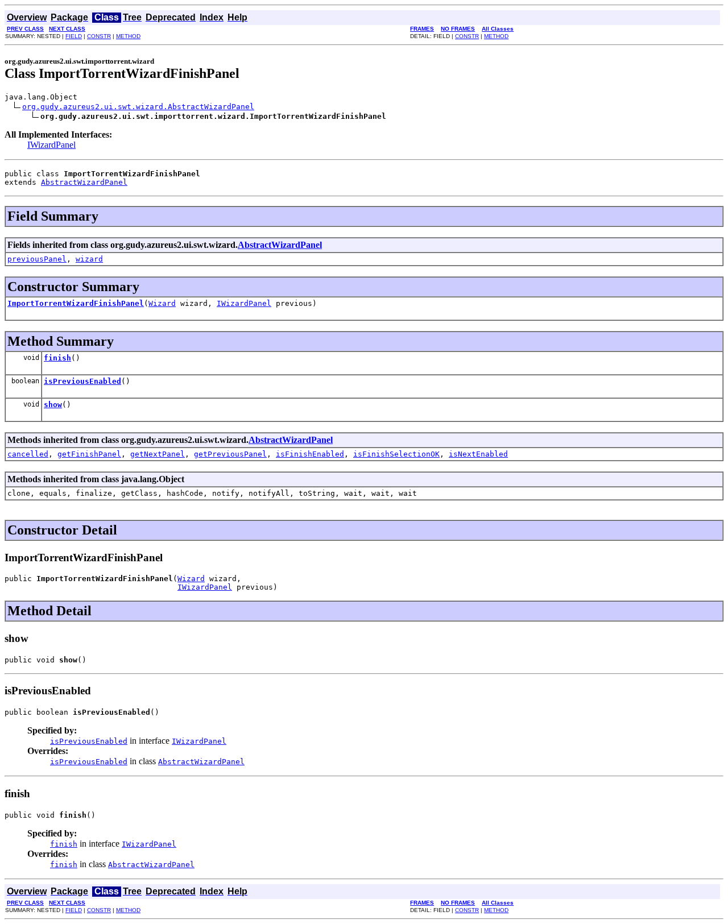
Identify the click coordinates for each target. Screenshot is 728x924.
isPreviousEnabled (82, 381)
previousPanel (37, 259)
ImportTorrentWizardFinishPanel (75, 303)
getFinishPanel (89, 454)
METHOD (128, 36)
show (53, 404)
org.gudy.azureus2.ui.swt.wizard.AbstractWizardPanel (138, 106)
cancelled (27, 454)
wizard (89, 259)
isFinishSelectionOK (396, 454)
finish (57, 358)
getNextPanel (157, 454)
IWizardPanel (51, 145)
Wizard (162, 303)
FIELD (73, 36)
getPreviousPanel (230, 454)
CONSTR (99, 36)
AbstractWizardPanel (84, 182)
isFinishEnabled (310, 454)
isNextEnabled (478, 454)
